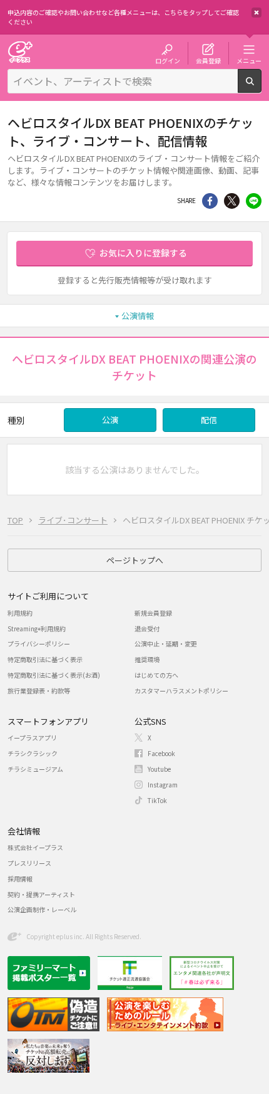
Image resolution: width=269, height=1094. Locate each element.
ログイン (167, 60)
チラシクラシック (33, 753)
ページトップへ (134, 560)
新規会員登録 (153, 613)
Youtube (159, 769)
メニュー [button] (248, 60)
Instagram (163, 784)
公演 (110, 420)
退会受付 (147, 628)
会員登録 (208, 60)
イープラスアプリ (32, 737)
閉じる (256, 13)
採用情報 (20, 878)
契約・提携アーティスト (41, 894)
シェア (210, 201)
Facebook (161, 753)
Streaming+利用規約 (37, 628)
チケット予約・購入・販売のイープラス (20, 52)
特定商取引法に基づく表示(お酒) (54, 675)
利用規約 (20, 613)
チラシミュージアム (35, 769)
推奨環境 (147, 659)
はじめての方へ (156, 675)
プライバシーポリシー (39, 643)
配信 (209, 420)
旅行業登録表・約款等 (39, 690)
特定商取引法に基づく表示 (45, 659)
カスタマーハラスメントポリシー (181, 690)
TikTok (157, 800)
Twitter (232, 201)
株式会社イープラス (35, 847)
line (253, 201)
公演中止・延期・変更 (165, 643)
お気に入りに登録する (143, 252)
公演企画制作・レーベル (42, 909)
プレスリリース (29, 863)
